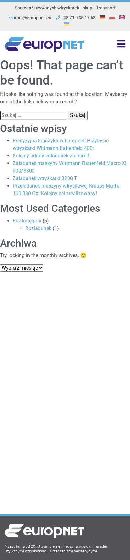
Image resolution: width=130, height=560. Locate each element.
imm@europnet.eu (32, 17)
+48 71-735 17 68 (78, 17)
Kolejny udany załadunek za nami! (51, 156)
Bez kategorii (27, 221)
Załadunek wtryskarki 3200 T (45, 178)
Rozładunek (38, 228)
